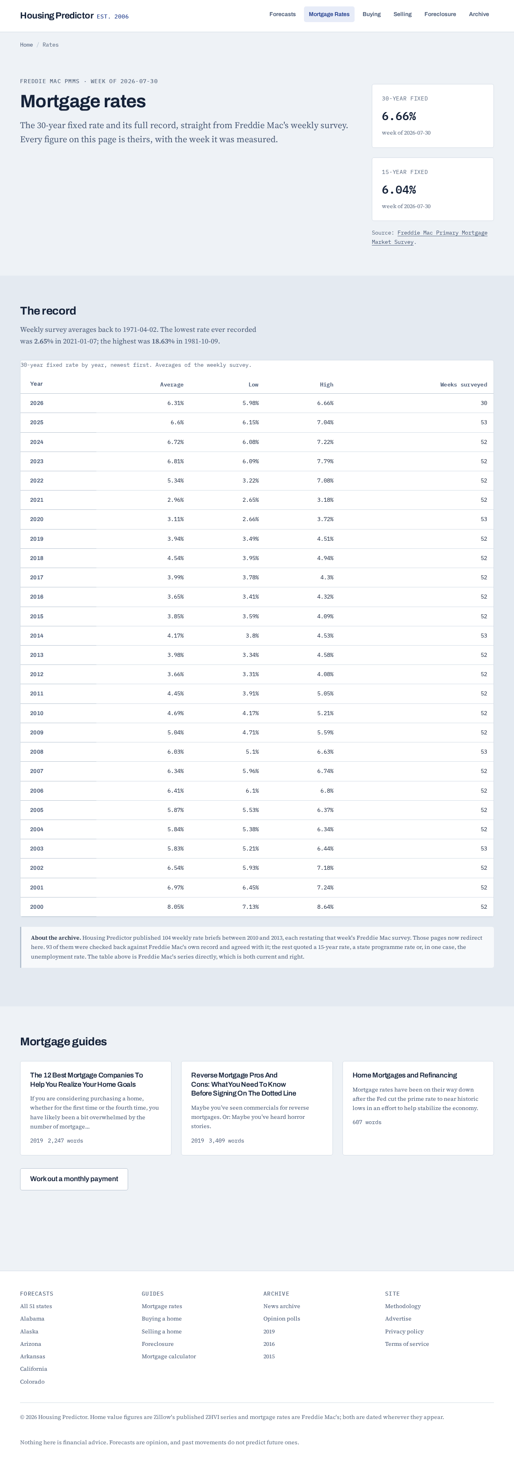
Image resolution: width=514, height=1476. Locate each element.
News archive (281, 1306)
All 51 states (36, 1306)
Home (26, 44)
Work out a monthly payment (74, 1179)
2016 (269, 1344)
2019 (269, 1331)
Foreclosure (440, 14)
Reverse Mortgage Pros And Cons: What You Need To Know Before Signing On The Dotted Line (243, 1084)
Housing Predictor (74, 15)
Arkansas (32, 1356)
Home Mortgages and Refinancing (405, 1075)
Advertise (398, 1318)
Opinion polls (281, 1318)
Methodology (403, 1306)
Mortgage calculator (169, 1356)
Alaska (29, 1331)
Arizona (30, 1344)
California (33, 1369)
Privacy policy (404, 1331)
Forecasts (282, 14)
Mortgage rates (162, 1306)
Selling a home (162, 1331)
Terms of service (407, 1344)
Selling (403, 14)
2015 (269, 1356)
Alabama (32, 1318)
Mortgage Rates (329, 14)
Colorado (32, 1382)
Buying (372, 14)
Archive (479, 14)
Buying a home (162, 1318)
